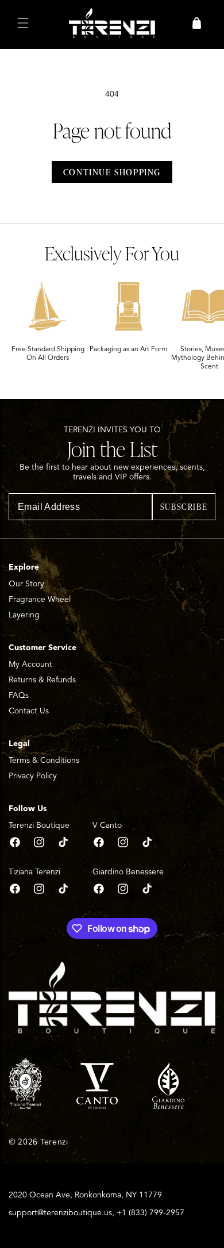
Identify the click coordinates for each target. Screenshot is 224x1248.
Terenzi (54, 1142)
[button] (23, 23)
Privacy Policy (33, 776)
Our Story (26, 584)
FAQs (19, 695)
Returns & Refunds (42, 680)
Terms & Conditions (44, 760)
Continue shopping (112, 172)
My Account (30, 664)
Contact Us (29, 711)
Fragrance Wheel (40, 599)
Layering (24, 615)
